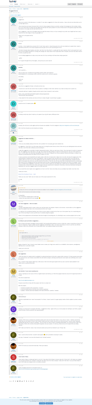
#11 (81, 218)
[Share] (80, 17)
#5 (81, 101)
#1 (81, 17)
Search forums (17, 6)
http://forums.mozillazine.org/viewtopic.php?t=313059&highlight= (33, 369)
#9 (81, 185)
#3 (81, 65)
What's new (22, 4)
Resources (30, 4)
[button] (26, 4)
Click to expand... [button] (50, 241)
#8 (81, 136)
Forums (16, 4)
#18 (81, 343)
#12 (81, 251)
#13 (81, 269)
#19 (81, 354)
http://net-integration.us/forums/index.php (69, 125)
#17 (81, 332)
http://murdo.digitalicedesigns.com (26, 280)
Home (11, 4)
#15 (81, 306)
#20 (81, 365)
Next (19, 15)
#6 (81, 112)
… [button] (14, 15)
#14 (81, 294)
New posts (11, 6)
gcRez (11, 12)
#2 (81, 41)
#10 (81, 201)
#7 (81, 123)
